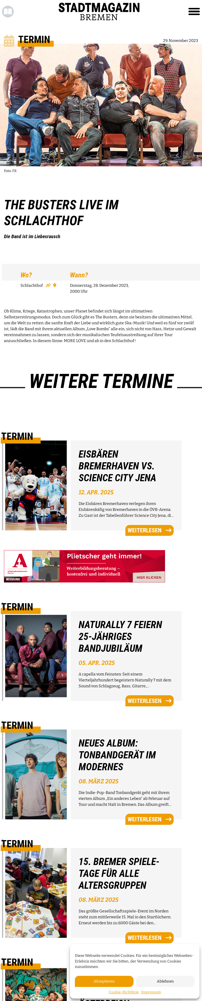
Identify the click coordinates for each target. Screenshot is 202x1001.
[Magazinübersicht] (8, 12)
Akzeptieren (104, 981)
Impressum (151, 992)
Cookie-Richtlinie (124, 992)
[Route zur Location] (53, 285)
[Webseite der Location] (47, 285)
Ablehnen (165, 981)
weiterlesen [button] (145, 530)
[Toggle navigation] (194, 12)
